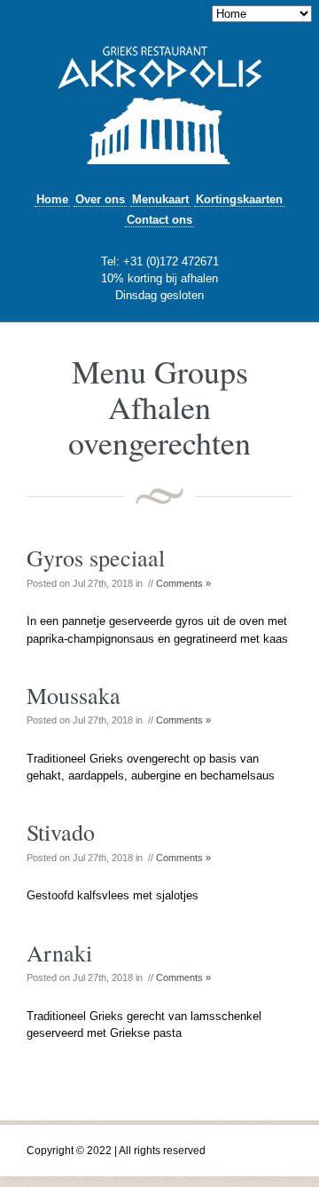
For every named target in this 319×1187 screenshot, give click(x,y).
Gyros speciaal (96, 557)
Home (52, 199)
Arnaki (59, 953)
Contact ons (159, 219)
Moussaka (74, 695)
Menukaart (160, 199)
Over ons (100, 199)
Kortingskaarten (239, 199)
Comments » (183, 583)
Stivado (61, 832)
